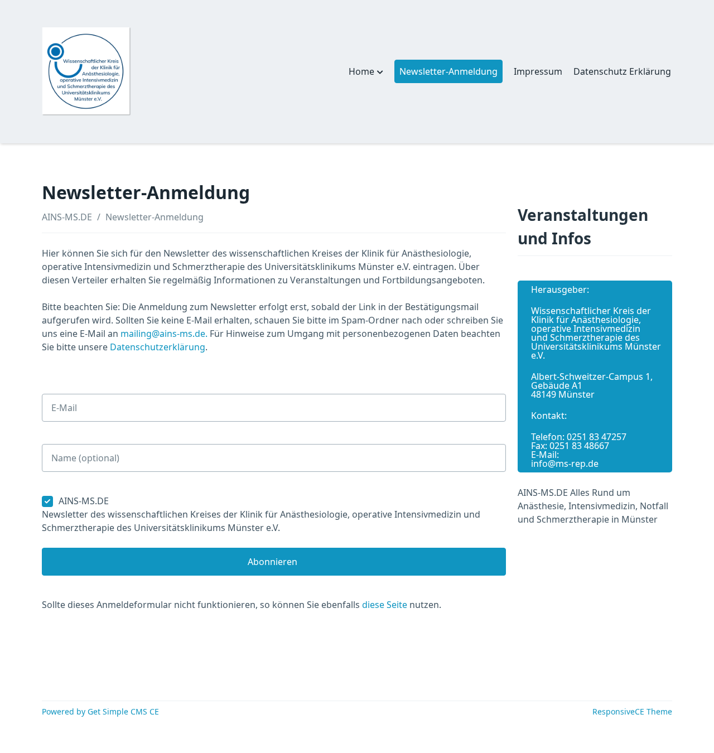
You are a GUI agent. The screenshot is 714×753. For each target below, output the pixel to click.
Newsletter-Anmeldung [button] (448, 71)
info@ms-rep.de (565, 463)
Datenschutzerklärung (157, 347)
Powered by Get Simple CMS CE (100, 711)
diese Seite (384, 604)
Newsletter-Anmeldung (154, 217)
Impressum (538, 71)
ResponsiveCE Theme (632, 711)
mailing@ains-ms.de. (164, 333)
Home (361, 71)
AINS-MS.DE (67, 217)
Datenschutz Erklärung (622, 71)
